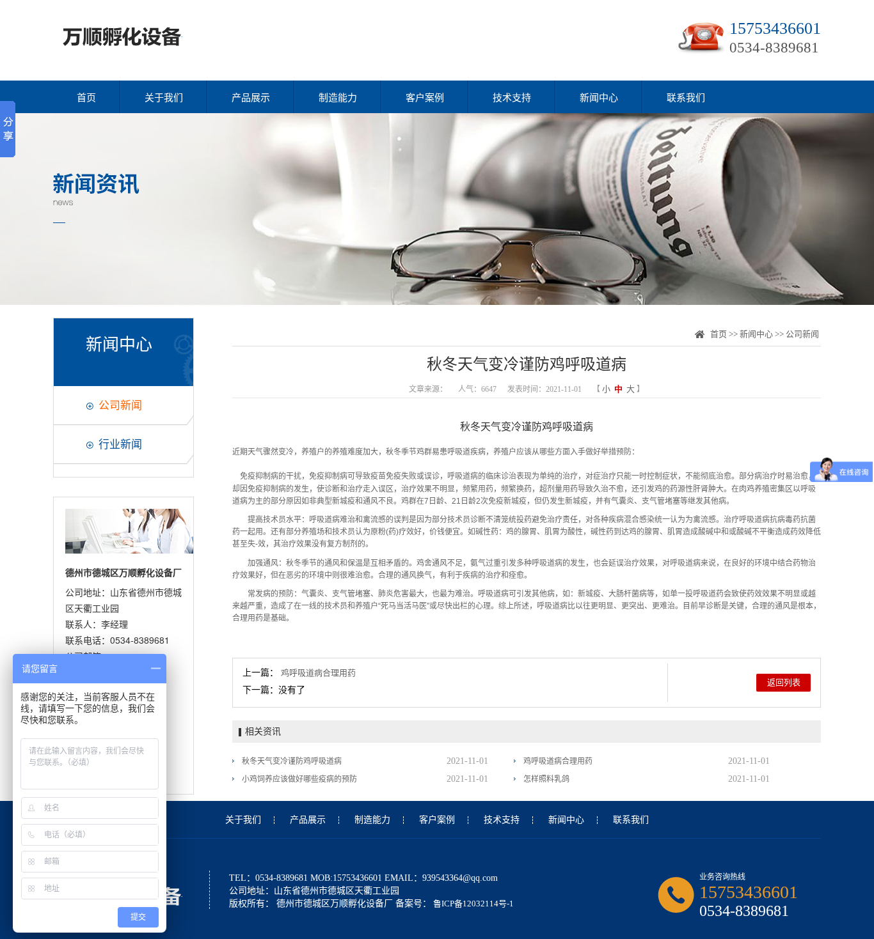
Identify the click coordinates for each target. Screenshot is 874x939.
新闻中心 (599, 98)
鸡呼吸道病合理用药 (318, 673)
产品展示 (251, 98)
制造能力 (338, 98)
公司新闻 (120, 406)
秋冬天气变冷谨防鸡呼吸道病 (292, 761)
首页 (86, 98)
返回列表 (783, 682)
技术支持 (512, 98)
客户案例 (425, 98)
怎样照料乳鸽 (546, 779)
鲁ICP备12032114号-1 (472, 903)
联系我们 (686, 98)
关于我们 (164, 98)
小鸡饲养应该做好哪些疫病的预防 (299, 779)
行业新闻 (120, 444)
